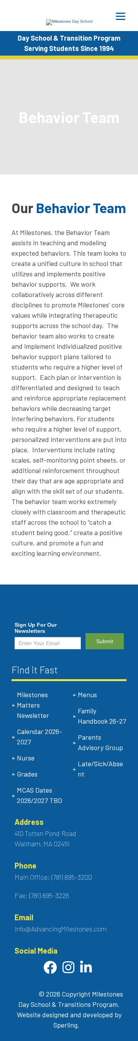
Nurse (25, 758)
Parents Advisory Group (100, 742)
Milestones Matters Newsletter (33, 704)
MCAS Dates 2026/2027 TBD (39, 795)
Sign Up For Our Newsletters (36, 628)
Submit (104, 641)
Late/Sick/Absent (100, 768)
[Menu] (120, 16)
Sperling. (66, 1025)
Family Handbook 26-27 (102, 715)
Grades (27, 774)
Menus (87, 694)
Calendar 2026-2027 (39, 736)
